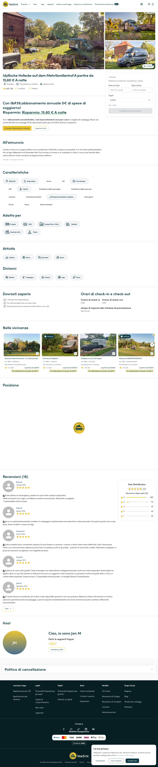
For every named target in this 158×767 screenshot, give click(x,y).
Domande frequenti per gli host (68, 692)
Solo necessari (116, 761)
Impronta (90, 762)
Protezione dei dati (71, 762)
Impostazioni (100, 761)
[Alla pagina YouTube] (93, 728)
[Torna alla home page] (10, 4)
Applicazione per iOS (22, 691)
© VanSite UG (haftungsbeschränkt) (51, 762)
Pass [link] (35, 4)
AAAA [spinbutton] (120, 90)
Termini (81, 762)
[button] (141, 4)
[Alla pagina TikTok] (78, 728)
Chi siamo (106, 691)
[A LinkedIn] (86, 728)
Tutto (7, 608)
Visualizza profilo (57, 649)
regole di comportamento (42, 701)
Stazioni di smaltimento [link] (83, 4)
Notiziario (128, 707)
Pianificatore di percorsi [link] (106, 4)
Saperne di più (40, 128)
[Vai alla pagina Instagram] (71, 728)
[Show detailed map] (79, 428)
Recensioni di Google (111, 696)
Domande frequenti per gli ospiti (45, 692)
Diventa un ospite (65, 699)
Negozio (127, 691)
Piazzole (24, 4)
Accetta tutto (132, 761)
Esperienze (84, 701)
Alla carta (39, 707)
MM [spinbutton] (112, 90)
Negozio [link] (50, 4)
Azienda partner (109, 712)
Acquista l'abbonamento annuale (17, 128)
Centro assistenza (87, 691)
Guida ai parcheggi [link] (63, 4)
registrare (39, 713)
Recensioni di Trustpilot (111, 701)
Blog (126, 696)
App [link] (42, 4)
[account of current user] (151, 4)
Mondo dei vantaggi (132, 701)
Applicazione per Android (20, 698)
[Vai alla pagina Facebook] (63, 728)
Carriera (105, 707)
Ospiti (110, 95)
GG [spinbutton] (116, 90)
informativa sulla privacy (125, 755)
